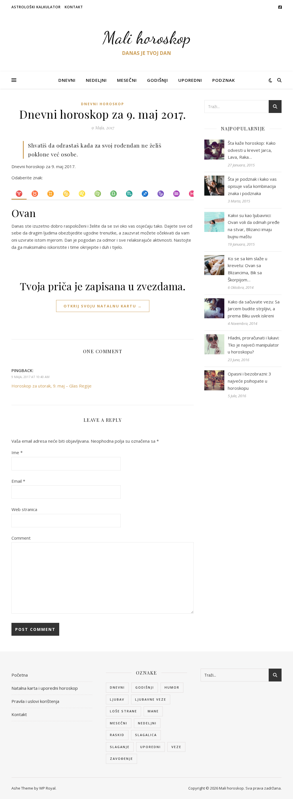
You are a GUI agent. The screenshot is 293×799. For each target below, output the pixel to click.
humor (172, 687)
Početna (19, 675)
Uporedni (190, 80)
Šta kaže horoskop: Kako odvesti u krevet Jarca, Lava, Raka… (252, 150)
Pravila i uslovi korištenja (35, 701)
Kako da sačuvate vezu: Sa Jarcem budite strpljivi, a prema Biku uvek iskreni (254, 309)
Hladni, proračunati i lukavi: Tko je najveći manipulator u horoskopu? (253, 345)
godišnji (144, 687)
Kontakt (74, 7)
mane (153, 711)
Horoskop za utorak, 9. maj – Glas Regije (51, 386)
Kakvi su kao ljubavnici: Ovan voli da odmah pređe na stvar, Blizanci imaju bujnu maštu (254, 225)
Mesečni (127, 80)
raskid (117, 735)
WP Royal (47, 788)
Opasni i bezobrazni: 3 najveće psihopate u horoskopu (249, 381)
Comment (21, 538)
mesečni (118, 723)
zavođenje (121, 758)
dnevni (117, 687)
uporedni (150, 747)
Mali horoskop (147, 37)
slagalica (146, 735)
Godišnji (157, 80)
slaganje (120, 747)
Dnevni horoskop (102, 104)
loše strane (123, 711)
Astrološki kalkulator (36, 7)
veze (176, 747)
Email (18, 481)
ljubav (117, 699)
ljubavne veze (150, 699)
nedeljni (147, 723)
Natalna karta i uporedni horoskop (44, 688)
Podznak (223, 80)
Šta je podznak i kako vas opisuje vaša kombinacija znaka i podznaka (252, 186)
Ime (17, 452)
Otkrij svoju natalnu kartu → (103, 306)
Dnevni (67, 80)
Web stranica (24, 509)
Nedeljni (96, 80)
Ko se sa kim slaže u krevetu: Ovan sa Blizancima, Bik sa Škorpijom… (247, 269)
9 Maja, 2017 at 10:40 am (30, 377)
